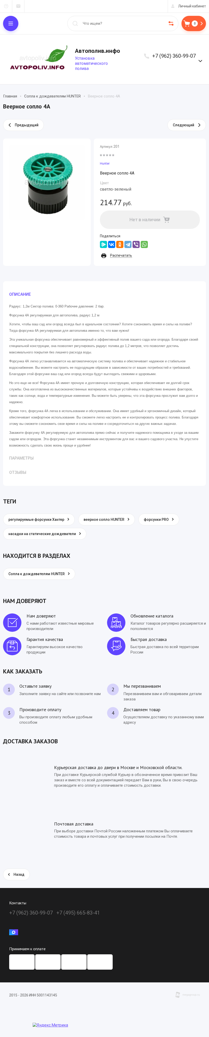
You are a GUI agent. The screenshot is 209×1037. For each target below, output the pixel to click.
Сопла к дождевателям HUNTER (52, 96)
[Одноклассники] (119, 244)
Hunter (105, 163)
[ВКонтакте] (111, 244)
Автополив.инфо (97, 51)
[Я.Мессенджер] (103, 244)
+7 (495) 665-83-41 (78, 913)
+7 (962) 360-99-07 (174, 56)
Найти (75, 23)
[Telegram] (128, 244)
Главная (10, 96)
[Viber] (136, 244)
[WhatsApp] (144, 244)
